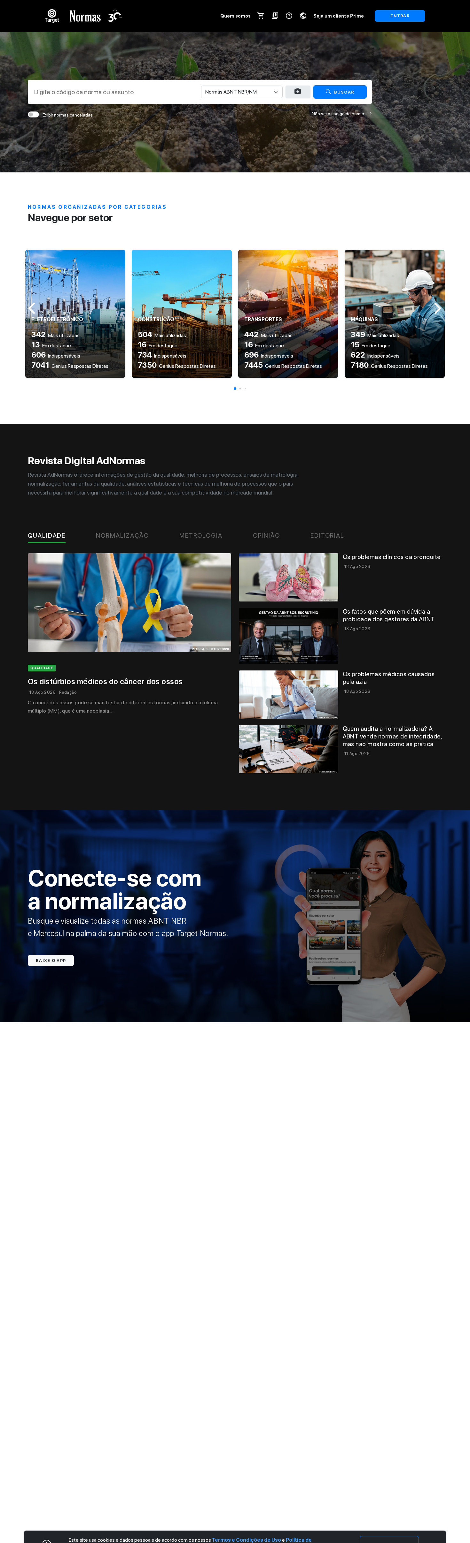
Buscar (344, 92)
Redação (67, 692)
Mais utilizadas (55, 335)
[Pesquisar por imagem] (298, 91)
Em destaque (51, 346)
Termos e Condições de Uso (246, 1540)
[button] (235, 388)
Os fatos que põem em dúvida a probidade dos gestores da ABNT (389, 615)
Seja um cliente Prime (338, 16)
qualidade (41, 668)
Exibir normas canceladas (68, 114)
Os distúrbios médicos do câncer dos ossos (105, 681)
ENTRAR (400, 15)
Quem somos (235, 16)
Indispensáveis (55, 356)
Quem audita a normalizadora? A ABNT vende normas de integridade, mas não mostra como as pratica (392, 736)
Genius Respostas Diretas (69, 366)
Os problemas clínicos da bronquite (392, 557)
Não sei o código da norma (338, 113)
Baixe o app (51, 960)
